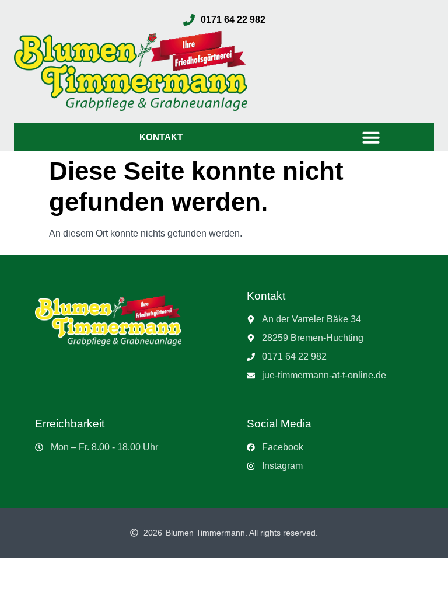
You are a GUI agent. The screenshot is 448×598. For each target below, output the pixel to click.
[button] (371, 137)
